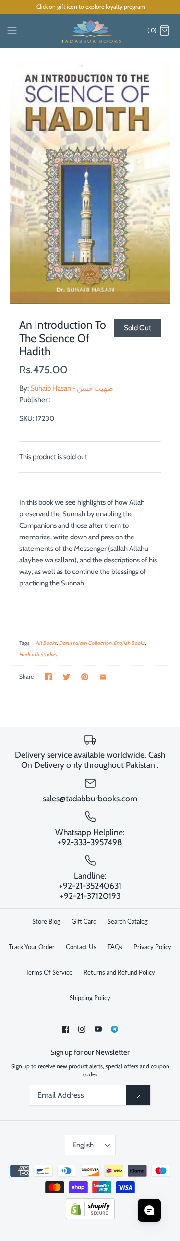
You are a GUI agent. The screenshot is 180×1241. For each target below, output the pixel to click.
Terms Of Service (48, 972)
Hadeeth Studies (38, 654)
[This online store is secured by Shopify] (90, 1217)
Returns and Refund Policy (119, 972)
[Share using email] (103, 676)
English (83, 1145)
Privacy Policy (152, 947)
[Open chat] (149, 1210)
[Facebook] (65, 1029)
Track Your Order (32, 947)
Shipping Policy (90, 998)
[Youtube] (98, 1029)
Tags (24, 642)
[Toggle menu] (12, 30)
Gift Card (84, 921)
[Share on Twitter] (66, 676)
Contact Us (81, 947)
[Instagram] (81, 1029)
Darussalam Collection (85, 642)
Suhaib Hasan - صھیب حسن (71, 388)
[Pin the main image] (84, 676)
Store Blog (46, 921)
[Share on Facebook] (48, 676)
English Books (129, 642)
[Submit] (138, 1095)
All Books (46, 642)
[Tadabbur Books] (90, 31)
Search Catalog (128, 921)
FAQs (115, 947)
